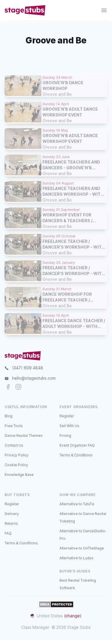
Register (66, 416)
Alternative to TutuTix (76, 504)
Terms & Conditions (75, 455)
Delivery (12, 514)
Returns (11, 523)
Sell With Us (69, 426)
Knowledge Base (19, 474)
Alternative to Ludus (76, 558)
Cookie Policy (16, 465)
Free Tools (14, 426)
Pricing (65, 435)
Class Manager (35, 627)
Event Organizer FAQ (77, 445)
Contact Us (14, 445)
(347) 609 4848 (27, 367)
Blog (8, 416)
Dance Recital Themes (24, 435)
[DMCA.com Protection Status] (56, 604)
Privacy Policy (16, 455)
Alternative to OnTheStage (81, 548)
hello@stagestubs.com (34, 378)
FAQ (8, 533)
